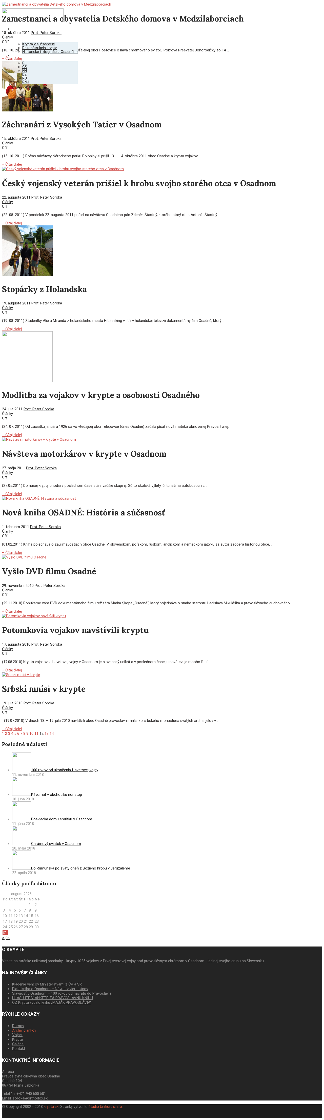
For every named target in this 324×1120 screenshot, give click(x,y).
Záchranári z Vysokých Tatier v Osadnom (81, 124)
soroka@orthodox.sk (30, 1098)
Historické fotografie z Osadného (50, 51)
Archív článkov (24, 1030)
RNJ (25, 82)
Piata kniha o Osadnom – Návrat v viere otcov (50, 989)
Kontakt (18, 55)
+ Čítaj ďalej (12, 164)
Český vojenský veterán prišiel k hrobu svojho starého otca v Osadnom (139, 183)
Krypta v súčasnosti (38, 44)
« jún (6, 938)
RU (24, 78)
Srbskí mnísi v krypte (44, 689)
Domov (18, 1026)
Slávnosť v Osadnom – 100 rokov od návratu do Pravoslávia (61, 993)
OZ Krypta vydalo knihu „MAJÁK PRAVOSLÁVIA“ (51, 1002)
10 (31, 733)
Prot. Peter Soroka (46, 138)
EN (24, 70)
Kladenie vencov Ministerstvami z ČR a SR (47, 984)
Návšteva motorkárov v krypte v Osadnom (84, 454)
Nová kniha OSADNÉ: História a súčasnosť (83, 512)
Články (7, 143)
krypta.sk (51, 1106)
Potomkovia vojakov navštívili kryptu (75, 630)
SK (14, 59)
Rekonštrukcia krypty (39, 48)
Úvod (16, 29)
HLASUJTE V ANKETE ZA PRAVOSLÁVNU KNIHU (52, 998)
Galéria (18, 40)
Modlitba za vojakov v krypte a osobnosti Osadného (101, 395)
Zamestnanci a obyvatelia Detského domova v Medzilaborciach (123, 18)
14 (52, 733)
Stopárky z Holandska (44, 289)
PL (24, 63)
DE (24, 74)
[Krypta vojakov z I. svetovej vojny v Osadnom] (33, 21)
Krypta (17, 32)
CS (24, 67)
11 (36, 733)
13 (47, 733)
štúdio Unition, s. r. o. (106, 1106)
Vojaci (17, 36)
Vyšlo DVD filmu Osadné (49, 571)
